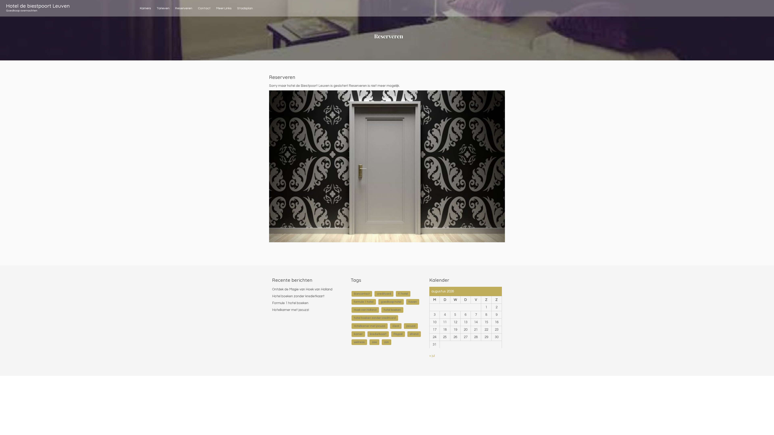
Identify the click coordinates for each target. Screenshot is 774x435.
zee (374, 342)
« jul (432, 356)
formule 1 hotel (363, 301)
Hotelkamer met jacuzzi (290, 310)
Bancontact (362, 293)
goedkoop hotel (391, 301)
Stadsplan (245, 8)
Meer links (224, 8)
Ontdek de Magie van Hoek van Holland (302, 289)
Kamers (145, 8)
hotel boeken (392, 310)
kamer (358, 334)
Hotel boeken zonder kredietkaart (298, 296)
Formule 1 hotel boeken (290, 303)
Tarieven (163, 8)
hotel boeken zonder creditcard (375, 318)
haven (413, 301)
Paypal (398, 334)
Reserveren (183, 8)
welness (359, 342)
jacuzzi (410, 326)
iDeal (395, 326)
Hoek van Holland (365, 310)
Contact (204, 8)
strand (414, 334)
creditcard (384, 293)
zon (386, 342)
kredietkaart (378, 334)
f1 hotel (403, 293)
